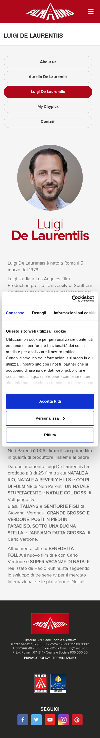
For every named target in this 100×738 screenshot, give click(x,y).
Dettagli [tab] (39, 313)
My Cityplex (48, 106)
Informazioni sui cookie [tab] (75, 313)
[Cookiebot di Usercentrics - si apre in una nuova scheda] (72, 298)
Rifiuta (50, 435)
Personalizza (47, 418)
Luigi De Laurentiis (48, 91)
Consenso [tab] (15, 313)
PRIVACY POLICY (37, 658)
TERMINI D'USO (64, 658)
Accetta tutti (50, 401)
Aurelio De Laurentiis (48, 76)
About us (48, 62)
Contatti (48, 121)
